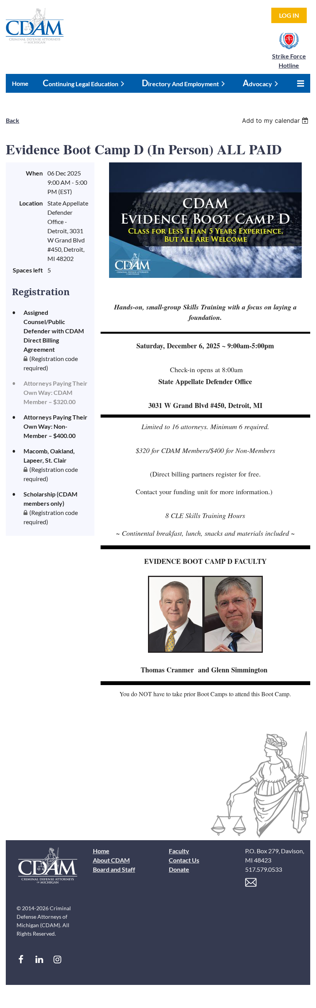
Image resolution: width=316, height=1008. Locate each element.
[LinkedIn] (39, 959)
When (34, 173)
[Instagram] (57, 959)
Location (31, 203)
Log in (289, 15)
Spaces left (28, 270)
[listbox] (276, 120)
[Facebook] (21, 959)
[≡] (298, 83)
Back (12, 120)
